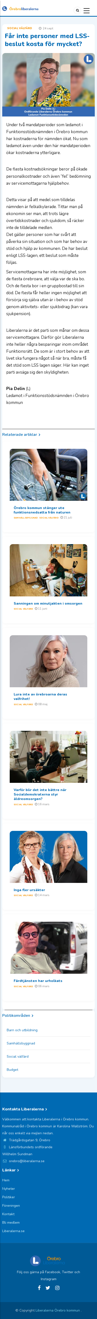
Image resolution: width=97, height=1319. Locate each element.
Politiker (8, 1197)
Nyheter (8, 1188)
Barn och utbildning (22, 1030)
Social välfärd (19, 28)
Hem (5, 1180)
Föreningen (11, 1205)
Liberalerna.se (13, 1231)
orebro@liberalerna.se (26, 1161)
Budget (12, 1069)
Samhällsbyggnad (26, 517)
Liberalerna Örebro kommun (58, 1310)
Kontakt (8, 1214)
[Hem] (20, 8)
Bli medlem (11, 1222)
